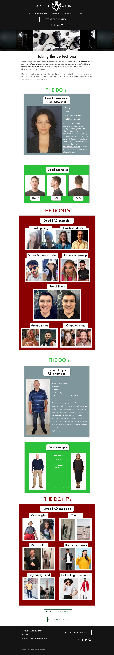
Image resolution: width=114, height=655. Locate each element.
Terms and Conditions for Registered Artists (34, 638)
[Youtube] (62, 25)
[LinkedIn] (58, 25)
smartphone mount (71, 147)
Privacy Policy (25, 634)
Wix (46, 649)
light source (56, 403)
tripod (72, 144)
